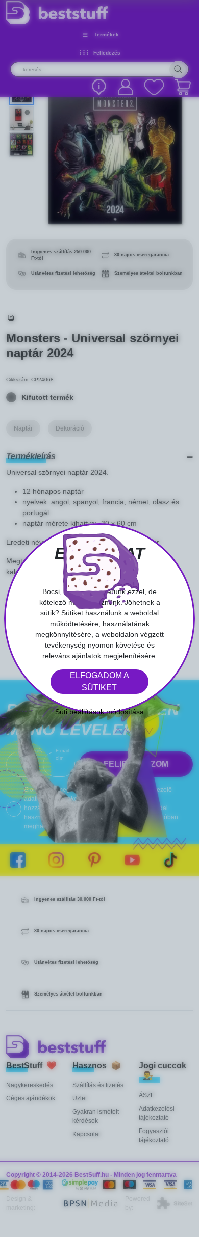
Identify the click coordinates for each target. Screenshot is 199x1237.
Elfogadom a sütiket (99, 681)
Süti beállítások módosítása (99, 712)
